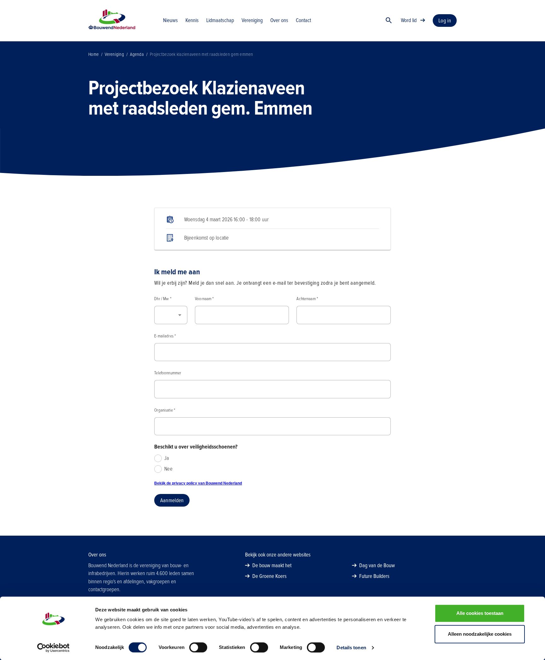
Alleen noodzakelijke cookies (480, 634)
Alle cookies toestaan (479, 613)
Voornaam (204, 298)
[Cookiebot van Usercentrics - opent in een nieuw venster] (53, 647)
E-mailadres (165, 336)
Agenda (137, 54)
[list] (272, 229)
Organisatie (164, 410)
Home (93, 54)
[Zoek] (389, 20)
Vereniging (114, 54)
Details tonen (351, 647)
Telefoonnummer (167, 373)
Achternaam (307, 298)
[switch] (198, 647)
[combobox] (170, 315)
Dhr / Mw (162, 298)
